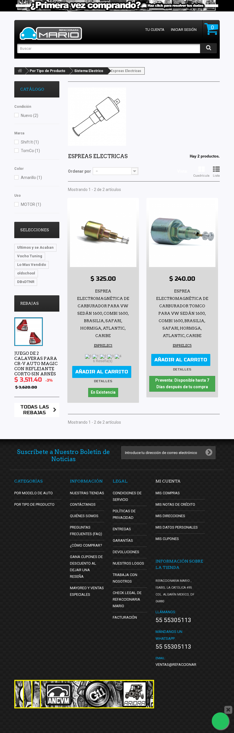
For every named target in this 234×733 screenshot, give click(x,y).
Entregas (122, 529)
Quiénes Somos (84, 516)
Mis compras (168, 493)
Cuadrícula (201, 176)
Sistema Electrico (88, 71)
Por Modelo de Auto (33, 493)
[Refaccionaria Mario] (51, 33)
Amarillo (31, 177)
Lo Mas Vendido (31, 264)
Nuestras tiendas (87, 493)
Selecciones (34, 230)
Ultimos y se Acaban (35, 247)
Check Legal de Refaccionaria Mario (127, 599)
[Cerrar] (228, 710)
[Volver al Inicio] (20, 70)
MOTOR (31, 204)
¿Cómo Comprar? (86, 545)
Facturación (125, 617)
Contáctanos (83, 504)
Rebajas (29, 303)
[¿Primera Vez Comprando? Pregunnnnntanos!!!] (117, 5)
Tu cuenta (154, 29)
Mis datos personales (177, 527)
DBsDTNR (25, 282)
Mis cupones (167, 539)
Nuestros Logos (128, 563)
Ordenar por (79, 171)
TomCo (30, 150)
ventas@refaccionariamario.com (188, 664)
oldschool (26, 273)
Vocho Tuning (29, 256)
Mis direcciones (170, 516)
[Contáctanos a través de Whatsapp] (220, 721)
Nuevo (29, 115)
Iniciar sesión (184, 29)
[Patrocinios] (97, 694)
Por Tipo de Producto (47, 71)
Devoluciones (126, 552)
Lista (216, 176)
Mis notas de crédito (175, 504)
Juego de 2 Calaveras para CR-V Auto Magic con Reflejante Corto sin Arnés (36, 364)
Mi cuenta (168, 481)
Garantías (123, 540)
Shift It (30, 142)
